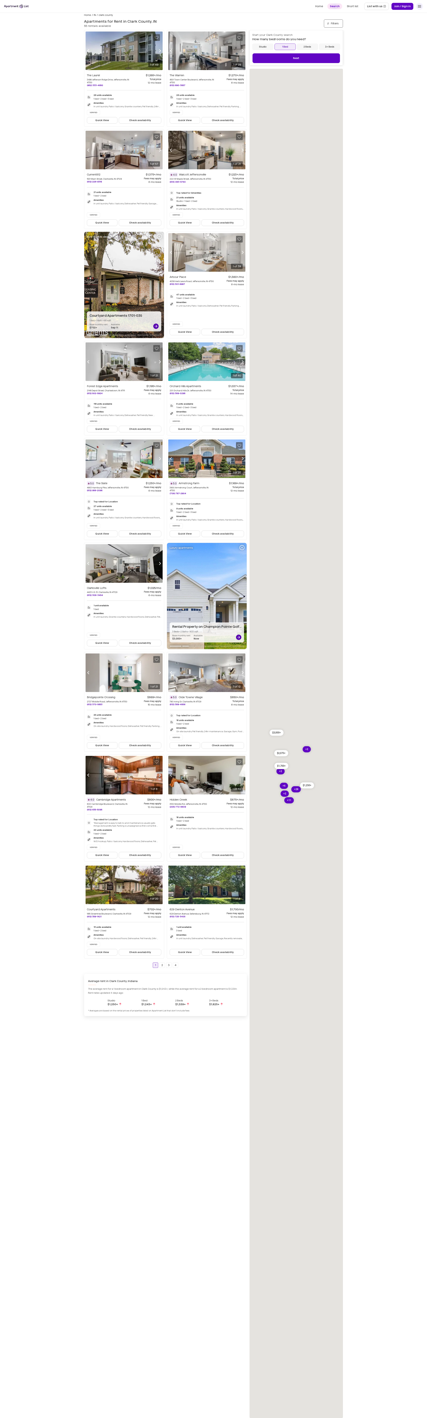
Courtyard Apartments (101, 909)
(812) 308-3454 (95, 595)
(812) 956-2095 (94, 490)
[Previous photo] (88, 51)
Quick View (102, 120)
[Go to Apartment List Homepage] (16, 6)
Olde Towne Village (191, 697)
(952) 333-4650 (95, 85)
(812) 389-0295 (177, 393)
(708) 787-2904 (178, 493)
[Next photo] (160, 51)
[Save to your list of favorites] (156, 37)
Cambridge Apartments (111, 799)
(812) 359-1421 (94, 916)
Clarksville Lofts (96, 588)
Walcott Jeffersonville (192, 174)
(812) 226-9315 (94, 182)
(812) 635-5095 (94, 810)
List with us (378, 7)
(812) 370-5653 (94, 704)
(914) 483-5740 (178, 182)
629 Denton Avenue (182, 909)
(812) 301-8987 (177, 284)
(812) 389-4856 (177, 704)
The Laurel (93, 75)
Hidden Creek (178, 799)
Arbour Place (178, 277)
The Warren (177, 75)
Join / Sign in (402, 6)
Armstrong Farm (189, 483)
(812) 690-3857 (177, 85)
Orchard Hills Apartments (185, 386)
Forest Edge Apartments (102, 386)
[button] (281, 766)
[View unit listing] (156, 326)
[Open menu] (419, 6)
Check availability (140, 120)
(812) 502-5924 (95, 393)
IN (95, 15)
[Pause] (159, 236)
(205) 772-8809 (178, 807)
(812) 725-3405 (177, 916)
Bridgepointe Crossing (101, 697)
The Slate (101, 483)
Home (87, 15)
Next (296, 58)
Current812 (93, 174)
